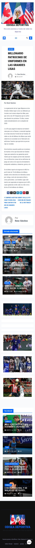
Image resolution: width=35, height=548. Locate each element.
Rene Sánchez (21, 74)
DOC (17, 250)
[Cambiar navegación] (16, 38)
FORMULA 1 (8, 421)
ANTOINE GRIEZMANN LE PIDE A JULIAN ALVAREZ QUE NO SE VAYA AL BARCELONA (16, 470)
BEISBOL (11, 49)
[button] (27, 38)
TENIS (6, 447)
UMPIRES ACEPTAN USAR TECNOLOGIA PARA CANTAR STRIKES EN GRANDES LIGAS (10, 203)
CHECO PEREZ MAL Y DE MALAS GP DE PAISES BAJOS (16, 490)
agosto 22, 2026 (11, 451)
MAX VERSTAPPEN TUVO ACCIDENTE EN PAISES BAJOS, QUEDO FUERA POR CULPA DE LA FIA (17, 428)
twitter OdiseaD (8, 544)
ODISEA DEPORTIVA (17, 25)
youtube (22, 544)
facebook (16, 544)
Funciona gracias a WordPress (10, 539)
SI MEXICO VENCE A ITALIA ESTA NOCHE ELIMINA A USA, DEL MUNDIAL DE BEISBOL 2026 (17, 289)
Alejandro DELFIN (21, 291)
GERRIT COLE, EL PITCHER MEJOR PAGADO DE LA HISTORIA (24, 200)
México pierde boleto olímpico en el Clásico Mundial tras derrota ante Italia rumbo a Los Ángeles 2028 (16, 266)
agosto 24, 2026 (11, 430)
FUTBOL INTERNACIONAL (11, 464)
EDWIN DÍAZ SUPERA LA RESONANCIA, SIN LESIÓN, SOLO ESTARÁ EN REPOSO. (17, 247)
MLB (14, 242)
